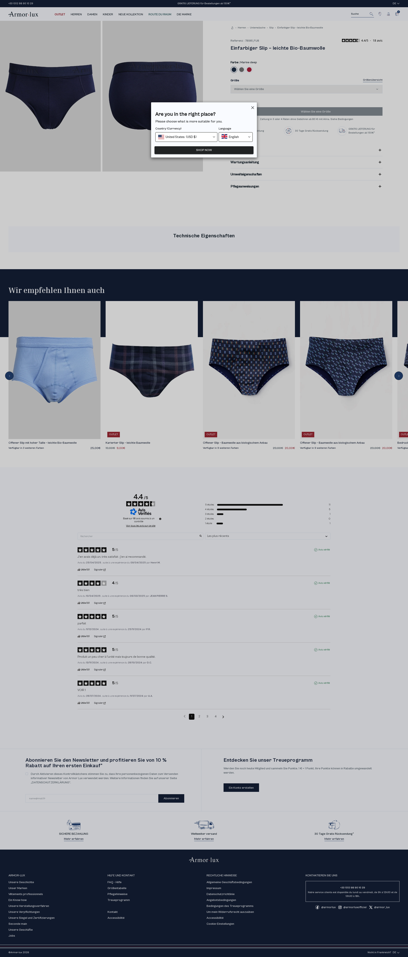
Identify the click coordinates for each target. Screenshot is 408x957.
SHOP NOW (204, 150)
